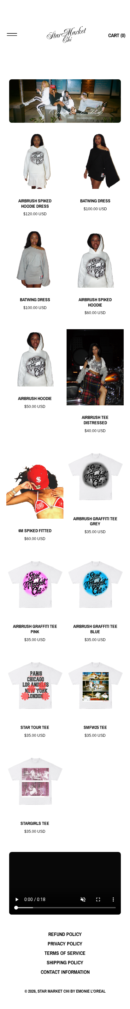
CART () (116, 35)
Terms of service (65, 953)
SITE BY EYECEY (65, 1001)
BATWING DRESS (95, 201)
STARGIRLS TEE (35, 823)
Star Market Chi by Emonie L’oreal (72, 991)
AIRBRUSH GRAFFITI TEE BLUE (95, 629)
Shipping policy (65, 962)
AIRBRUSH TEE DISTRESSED (95, 420)
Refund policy (65, 934)
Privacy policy (65, 943)
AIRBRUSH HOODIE (35, 398)
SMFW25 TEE (95, 727)
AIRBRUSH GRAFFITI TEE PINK (35, 629)
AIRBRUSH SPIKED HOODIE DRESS (34, 203)
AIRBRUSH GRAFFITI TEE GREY (95, 521)
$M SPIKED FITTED (34, 530)
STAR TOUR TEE (35, 727)
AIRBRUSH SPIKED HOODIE (95, 302)
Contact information (65, 971)
